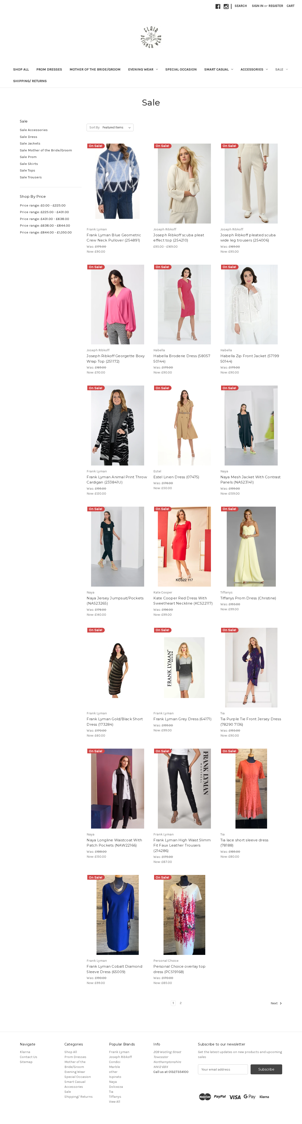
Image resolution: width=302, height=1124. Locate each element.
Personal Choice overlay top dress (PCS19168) (179, 969)
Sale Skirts (29, 164)
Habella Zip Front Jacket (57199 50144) (249, 359)
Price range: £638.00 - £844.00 (45, 225)
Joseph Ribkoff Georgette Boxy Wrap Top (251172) (116, 359)
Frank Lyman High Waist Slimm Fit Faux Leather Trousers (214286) (182, 845)
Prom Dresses (49, 69)
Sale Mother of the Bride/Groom (46, 150)
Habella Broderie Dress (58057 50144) (181, 359)
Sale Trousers (31, 177)
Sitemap (26, 1062)
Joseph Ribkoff (120, 1057)
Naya (113, 1082)
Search (241, 6)
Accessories (252, 69)
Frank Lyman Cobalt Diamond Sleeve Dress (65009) (114, 969)
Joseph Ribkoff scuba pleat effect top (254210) (178, 238)
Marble (114, 1067)
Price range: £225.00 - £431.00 (44, 212)
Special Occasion (181, 69)
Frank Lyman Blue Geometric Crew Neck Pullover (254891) (114, 238)
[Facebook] (217, 6)
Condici (114, 1062)
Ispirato (115, 1077)
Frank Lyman (119, 1052)
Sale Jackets (30, 143)
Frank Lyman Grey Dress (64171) (182, 719)
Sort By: (94, 127)
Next (274, 1003)
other (113, 1072)
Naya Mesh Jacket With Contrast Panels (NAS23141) (250, 480)
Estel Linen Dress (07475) (176, 477)
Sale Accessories (34, 130)
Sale (279, 69)
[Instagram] (226, 6)
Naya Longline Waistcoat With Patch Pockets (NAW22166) (114, 843)
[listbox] (117, 127)
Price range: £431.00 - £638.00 (44, 219)
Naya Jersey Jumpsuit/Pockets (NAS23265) (115, 601)
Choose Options (117, 187)
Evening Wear (140, 69)
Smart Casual (216, 69)
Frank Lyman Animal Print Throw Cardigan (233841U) (117, 480)
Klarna (25, 1052)
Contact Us (28, 1057)
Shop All (21, 69)
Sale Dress (28, 137)
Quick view (113, 179)
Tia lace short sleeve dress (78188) (244, 843)
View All (114, 1102)
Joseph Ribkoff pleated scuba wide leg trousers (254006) (248, 238)
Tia (111, 1092)
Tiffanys (115, 1097)
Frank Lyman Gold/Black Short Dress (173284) (115, 722)
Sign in (257, 6)
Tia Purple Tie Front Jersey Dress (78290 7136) (250, 722)
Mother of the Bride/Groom (95, 69)
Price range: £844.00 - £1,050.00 (46, 232)
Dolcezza (116, 1087)
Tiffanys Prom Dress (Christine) (248, 598)
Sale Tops (27, 170)
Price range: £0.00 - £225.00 (43, 205)
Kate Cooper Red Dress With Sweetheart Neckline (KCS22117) (183, 601)
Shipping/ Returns (30, 81)
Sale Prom (28, 157)
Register (275, 6)
